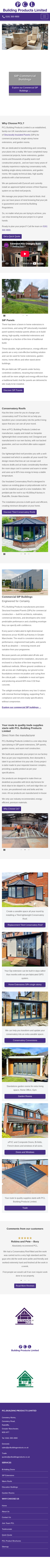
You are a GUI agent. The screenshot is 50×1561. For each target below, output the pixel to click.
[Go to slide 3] (29, 554)
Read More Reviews (25, 1286)
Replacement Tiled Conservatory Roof (25, 925)
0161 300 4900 (12, 17)
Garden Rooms (25, 1096)
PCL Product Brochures (11, 1541)
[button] (5, 69)
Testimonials (7, 1529)
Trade (25, 1208)
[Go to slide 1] (23, 315)
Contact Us (6, 1517)
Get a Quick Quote (11, 236)
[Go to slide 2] (27, 315)
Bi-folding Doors (8, 1469)
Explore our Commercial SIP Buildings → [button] (25, 89)
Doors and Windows (25, 1152)
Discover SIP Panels (12, 390)
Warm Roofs (7, 1481)
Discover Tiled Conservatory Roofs (19, 512)
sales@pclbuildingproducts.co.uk (15, 1447)
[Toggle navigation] (44, 16)
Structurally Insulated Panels (17, 135)
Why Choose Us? (11, 809)
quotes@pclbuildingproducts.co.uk (16, 1457)
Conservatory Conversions (25, 1040)
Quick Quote (7, 1535)
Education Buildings (10, 1487)
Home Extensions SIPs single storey (25, 984)
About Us (5, 1511)
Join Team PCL (8, 1523)
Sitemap (5, 1547)
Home (4, 1506)
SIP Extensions (8, 1475)
